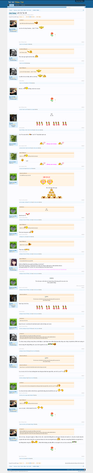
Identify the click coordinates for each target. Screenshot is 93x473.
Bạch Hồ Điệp (27, 14)
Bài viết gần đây (19, 6)
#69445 (83, 127)
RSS (84, 469)
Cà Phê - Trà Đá (17, 14)
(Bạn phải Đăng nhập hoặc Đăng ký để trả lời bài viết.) (74, 463)
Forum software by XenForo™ (18, 471)
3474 (32, 463)
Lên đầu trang (80, 469)
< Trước (20, 16)
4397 (37, 463)
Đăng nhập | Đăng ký (79, 1)
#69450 (83, 234)
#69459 (83, 422)
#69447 (83, 166)
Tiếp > (40, 16)
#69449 (83, 217)
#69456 (83, 348)
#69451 (83, 251)
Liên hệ (68, 469)
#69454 (83, 311)
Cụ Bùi (28, 44)
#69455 (83, 326)
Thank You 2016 (22, 44)
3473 (30, 463)
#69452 (83, 271)
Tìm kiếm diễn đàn (12, 6)
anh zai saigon (32, 109)
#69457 (83, 375)
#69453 (83, 287)
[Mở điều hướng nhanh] (83, 10)
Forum (11, 5)
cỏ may (11, 267)
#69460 (83, 456)
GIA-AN (11, 123)
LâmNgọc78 (27, 202)
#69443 (83, 80)
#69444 (83, 107)
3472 (28, 463)
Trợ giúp (71, 469)
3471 (26, 463)
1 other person (36, 202)
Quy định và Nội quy (81, 471)
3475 (33, 463)
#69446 (83, 145)
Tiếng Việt (10, 469)
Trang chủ (76, 469)
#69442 (83, 60)
